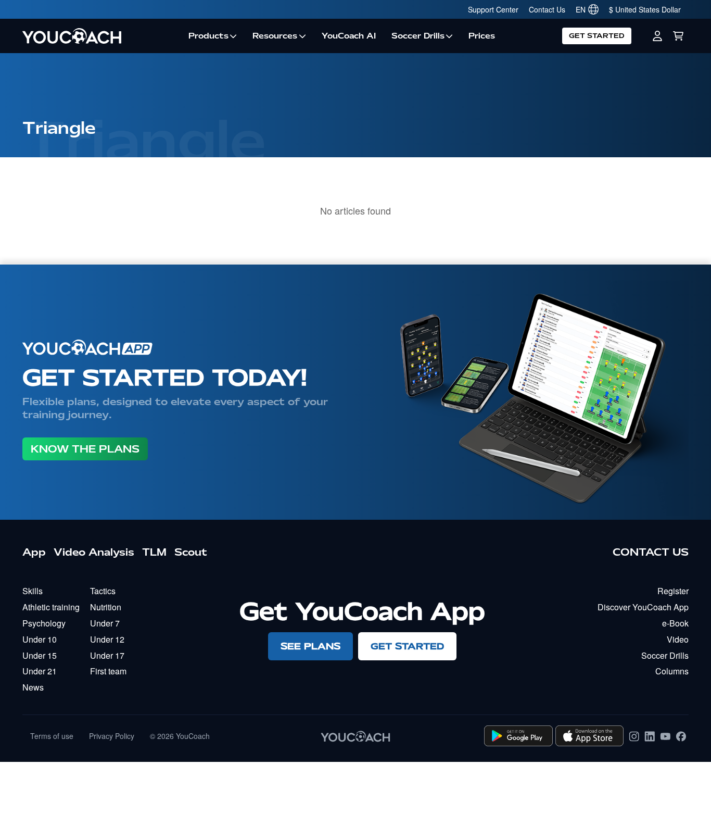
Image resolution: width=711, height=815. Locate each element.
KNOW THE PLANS (85, 449)
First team (108, 671)
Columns (672, 671)
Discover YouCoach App (643, 607)
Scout (190, 552)
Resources (274, 36)
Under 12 (107, 639)
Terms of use (51, 736)
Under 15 (39, 655)
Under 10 (39, 639)
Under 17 (107, 655)
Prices (481, 36)
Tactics (103, 591)
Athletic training (51, 607)
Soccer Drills (418, 36)
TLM (154, 552)
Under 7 (105, 623)
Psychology (44, 623)
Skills (32, 591)
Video (678, 639)
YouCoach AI (349, 36)
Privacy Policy (111, 736)
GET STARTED (597, 35)
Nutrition (105, 607)
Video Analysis (94, 552)
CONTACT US (651, 552)
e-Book (675, 623)
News (33, 687)
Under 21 (39, 671)
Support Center (493, 9)
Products (208, 36)
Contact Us (547, 9)
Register (673, 591)
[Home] (101, 36)
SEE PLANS (310, 646)
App (34, 552)
